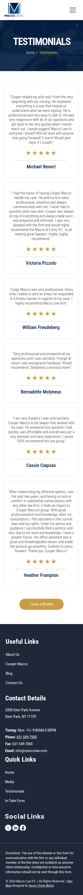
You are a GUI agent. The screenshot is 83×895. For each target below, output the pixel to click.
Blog (9, 673)
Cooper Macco (17, 664)
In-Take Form (15, 800)
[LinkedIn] (15, 828)
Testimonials (14, 791)
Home (30, 53)
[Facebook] (23, 828)
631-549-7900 (27, 737)
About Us (13, 654)
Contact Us (14, 682)
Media (9, 782)
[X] (8, 828)
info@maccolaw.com (31, 750)
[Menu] (73, 10)
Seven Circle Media (41, 886)
